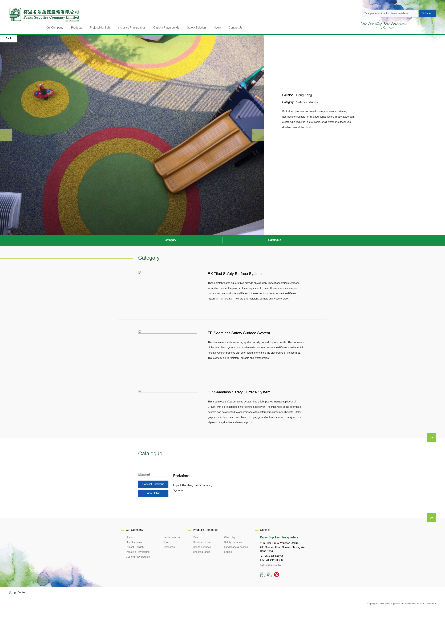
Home (129, 537)
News (166, 542)
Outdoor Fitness (202, 542)
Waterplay (229, 537)
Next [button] (258, 135)
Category (170, 240)
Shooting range (201, 552)
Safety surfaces (307, 102)
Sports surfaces (202, 547)
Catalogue (274, 240)
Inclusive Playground (137, 552)
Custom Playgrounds (138, 557)
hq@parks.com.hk (270, 565)
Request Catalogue (153, 484)
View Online (153, 493)
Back (9, 38)
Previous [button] (6, 135)
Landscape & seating (236, 547)
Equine (228, 552)
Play (195, 537)
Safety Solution (171, 537)
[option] (132, 135)
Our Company (134, 542)
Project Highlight (135, 547)
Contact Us (169, 547)
